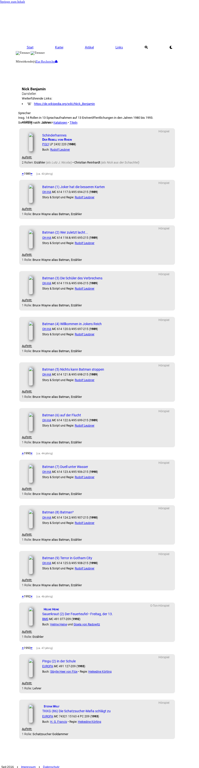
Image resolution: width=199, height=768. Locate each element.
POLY (45, 144)
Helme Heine (58, 624)
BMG (45, 619)
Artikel (89, 47)
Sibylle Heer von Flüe (63, 671)
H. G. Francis (58, 721)
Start (30, 47)
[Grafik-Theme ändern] (170, 47)
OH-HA (46, 192)
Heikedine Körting (100, 671)
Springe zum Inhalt (12, 1)
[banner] (99, 23)
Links (119, 47)
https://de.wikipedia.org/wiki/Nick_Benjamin (64, 104)
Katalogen (60, 122)
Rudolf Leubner (60, 149)
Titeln (73, 122)
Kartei (59, 47)
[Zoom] (146, 47)
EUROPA (47, 666)
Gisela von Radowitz (87, 624)
